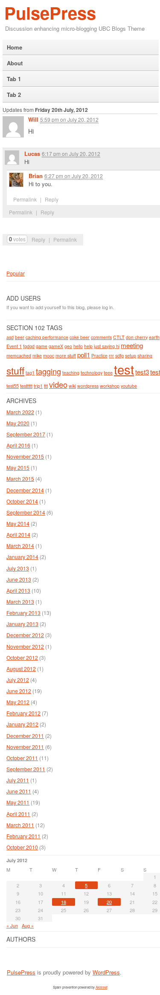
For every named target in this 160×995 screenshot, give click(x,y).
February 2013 (23, 612)
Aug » (28, 925)
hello (78, 346)
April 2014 (18, 534)
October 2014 (22, 501)
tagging (48, 371)
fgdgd (29, 346)
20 (109, 901)
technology (91, 372)
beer (19, 337)
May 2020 (17, 423)
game (41, 346)
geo (68, 346)
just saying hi (106, 346)
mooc (48, 355)
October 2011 (22, 757)
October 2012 (22, 657)
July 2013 (17, 568)
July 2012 (17, 679)
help (88, 346)
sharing (144, 355)
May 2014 (17, 523)
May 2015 (17, 467)
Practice (99, 355)
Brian (36, 176)
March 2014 (20, 545)
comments (101, 337)
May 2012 (17, 701)
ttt (46, 386)
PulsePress (50, 12)
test (124, 369)
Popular (15, 273)
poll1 (83, 354)
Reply (38, 239)
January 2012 (22, 724)
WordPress (106, 972)
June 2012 (18, 690)
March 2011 (20, 824)
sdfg (119, 355)
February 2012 (23, 713)
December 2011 (25, 735)
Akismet (102, 987)
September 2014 (25, 512)
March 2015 (20, 478)
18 (63, 901)
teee (108, 372)
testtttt (26, 386)
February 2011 (23, 836)
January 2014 (22, 556)
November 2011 (25, 746)
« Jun (12, 925)
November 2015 (25, 456)
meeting (132, 345)
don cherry (137, 337)
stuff (15, 370)
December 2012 (25, 634)
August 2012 (21, 668)
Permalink (65, 239)
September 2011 (25, 769)
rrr (111, 355)
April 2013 (18, 590)
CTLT (119, 337)
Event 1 (14, 346)
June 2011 (18, 791)
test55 (12, 386)
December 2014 (25, 490)
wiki (72, 386)
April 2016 (18, 445)
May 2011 (17, 802)
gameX (56, 346)
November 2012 (25, 646)
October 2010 (22, 847)
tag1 (30, 372)
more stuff (65, 355)
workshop (109, 386)
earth (154, 337)
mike (37, 355)
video (58, 384)
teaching (70, 372)
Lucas (32, 153)
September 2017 (25, 434)
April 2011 (18, 813)
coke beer (80, 337)
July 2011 (17, 780)
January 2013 (22, 623)
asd (10, 337)
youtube (129, 386)
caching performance (47, 337)
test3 (142, 371)
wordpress (88, 386)
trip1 (38, 386)
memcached (18, 355)
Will (33, 119)
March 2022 (20, 412)
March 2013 (20, 601)
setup (130, 355)
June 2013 (18, 579)
